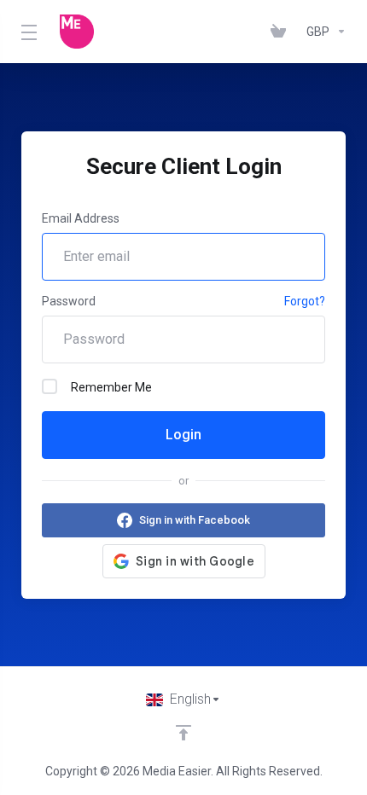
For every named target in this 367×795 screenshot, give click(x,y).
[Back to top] (183, 732)
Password (69, 301)
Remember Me (111, 387)
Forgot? (304, 301)
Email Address (80, 218)
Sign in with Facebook (194, 520)
